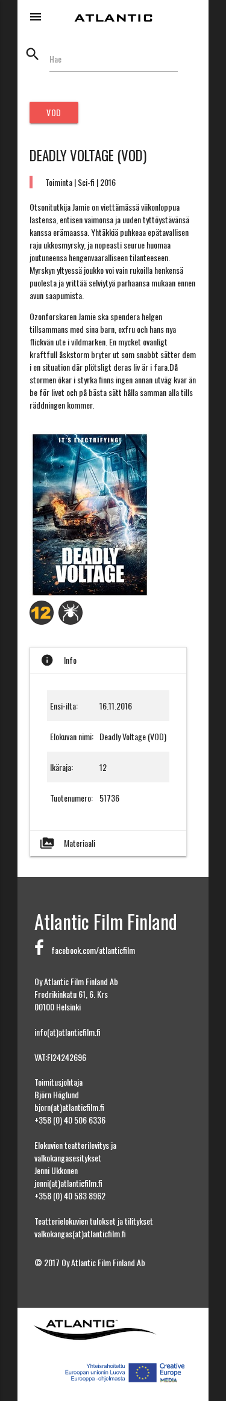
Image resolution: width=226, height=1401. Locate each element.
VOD (53, 112)
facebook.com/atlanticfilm (89, 950)
